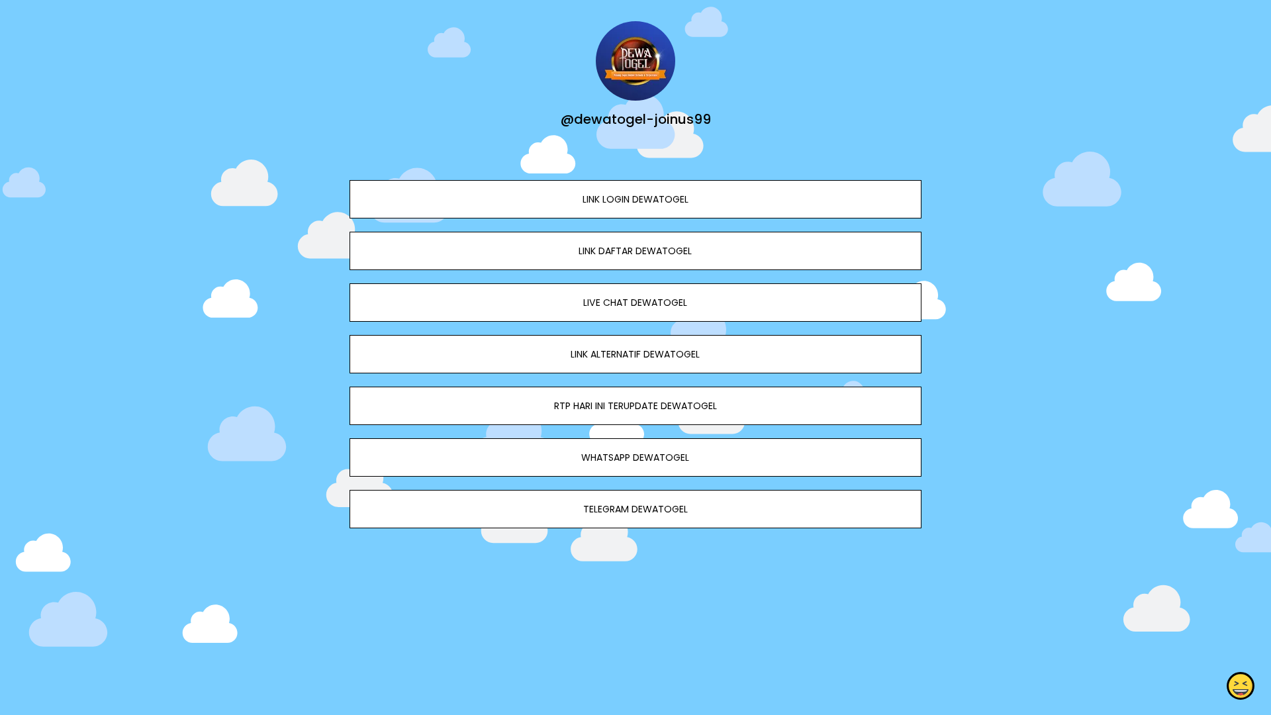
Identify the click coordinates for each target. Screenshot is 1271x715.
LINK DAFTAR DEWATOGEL (635, 251)
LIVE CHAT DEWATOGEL (635, 302)
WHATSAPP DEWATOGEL (635, 457)
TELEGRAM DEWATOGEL (635, 509)
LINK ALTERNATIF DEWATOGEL (635, 354)
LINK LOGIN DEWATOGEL (635, 199)
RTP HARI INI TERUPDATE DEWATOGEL (635, 405)
